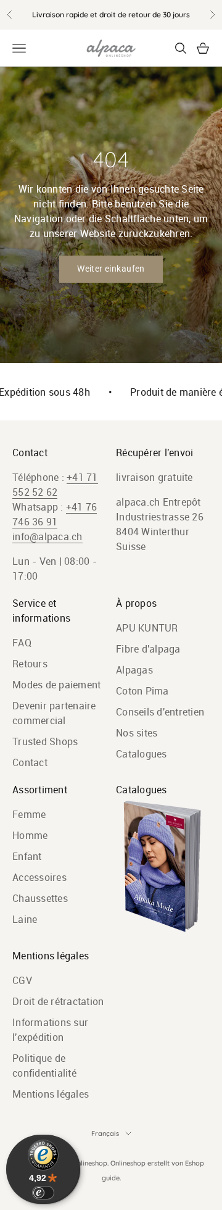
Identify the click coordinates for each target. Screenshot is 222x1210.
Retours (29, 663)
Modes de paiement (56, 684)
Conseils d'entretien (160, 712)
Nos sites (136, 733)
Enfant (27, 856)
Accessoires (39, 877)
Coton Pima (142, 691)
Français (105, 1133)
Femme (29, 814)
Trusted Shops (45, 741)
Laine (24, 919)
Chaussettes (40, 898)
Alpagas (134, 670)
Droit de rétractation (58, 1001)
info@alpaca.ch (47, 536)
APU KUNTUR (147, 628)
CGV (22, 980)
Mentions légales (50, 1094)
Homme (29, 835)
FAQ (21, 642)
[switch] (43, 1193)
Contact (29, 762)
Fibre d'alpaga (148, 649)
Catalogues (141, 754)
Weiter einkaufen (111, 268)
